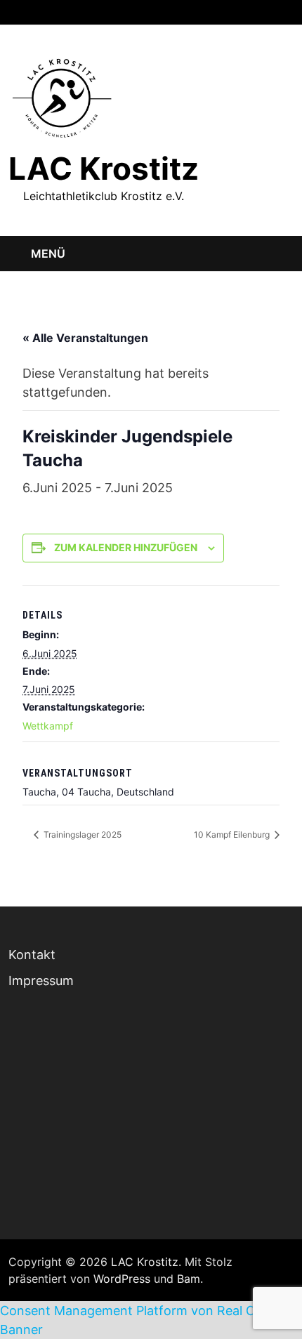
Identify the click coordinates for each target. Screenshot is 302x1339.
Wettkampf (47, 726)
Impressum (41, 980)
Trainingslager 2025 (81, 834)
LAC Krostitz (103, 168)
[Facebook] (251, 11)
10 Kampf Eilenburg (233, 834)
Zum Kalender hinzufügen (125, 547)
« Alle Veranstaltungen (85, 338)
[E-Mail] (286, 11)
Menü (48, 253)
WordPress (121, 1279)
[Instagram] (270, 11)
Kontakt (31, 954)
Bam (188, 1279)
